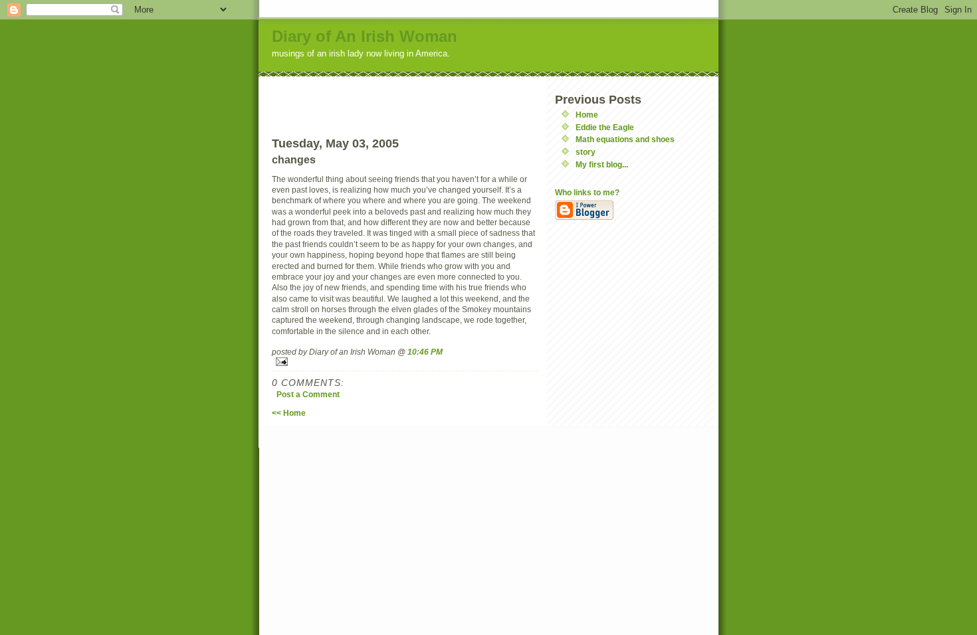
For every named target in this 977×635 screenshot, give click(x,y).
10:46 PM (425, 351)
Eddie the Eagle (605, 127)
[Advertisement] (405, 96)
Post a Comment (308, 394)
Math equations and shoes (625, 139)
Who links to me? (587, 192)
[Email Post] (405, 361)
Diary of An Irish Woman (364, 36)
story (586, 151)
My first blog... (602, 164)
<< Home (289, 412)
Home (587, 114)
